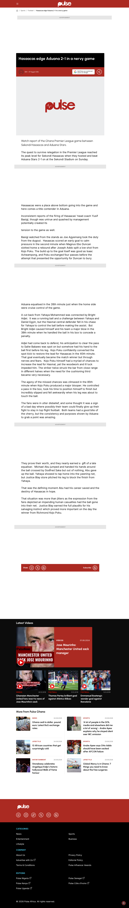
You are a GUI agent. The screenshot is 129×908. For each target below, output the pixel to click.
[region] (64, 687)
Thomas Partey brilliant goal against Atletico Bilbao (62, 697)
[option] (31, 688)
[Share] (99, 71)
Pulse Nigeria (22, 878)
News (34, 718)
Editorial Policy (76, 860)
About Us (20, 855)
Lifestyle (36, 741)
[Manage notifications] (124, 903)
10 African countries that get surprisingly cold (46, 747)
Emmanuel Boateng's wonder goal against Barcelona (91, 698)
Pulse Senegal (75, 878)
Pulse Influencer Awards (80, 865)
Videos (59, 640)
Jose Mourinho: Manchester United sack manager (72, 649)
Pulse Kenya (22, 883)
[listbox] (64, 687)
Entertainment (39, 760)
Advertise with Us (24, 860)
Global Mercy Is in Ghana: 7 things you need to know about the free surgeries (97, 766)
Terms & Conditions (25, 865)
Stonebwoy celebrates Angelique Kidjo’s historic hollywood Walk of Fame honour (45, 768)
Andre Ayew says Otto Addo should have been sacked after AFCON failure (97, 748)
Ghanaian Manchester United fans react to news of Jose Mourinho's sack (30, 698)
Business (73, 839)
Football (31, 10)
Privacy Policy (75, 855)
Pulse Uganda (22, 888)
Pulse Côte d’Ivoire (77, 883)
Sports (23, 10)
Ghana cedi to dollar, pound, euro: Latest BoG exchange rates (46, 725)
